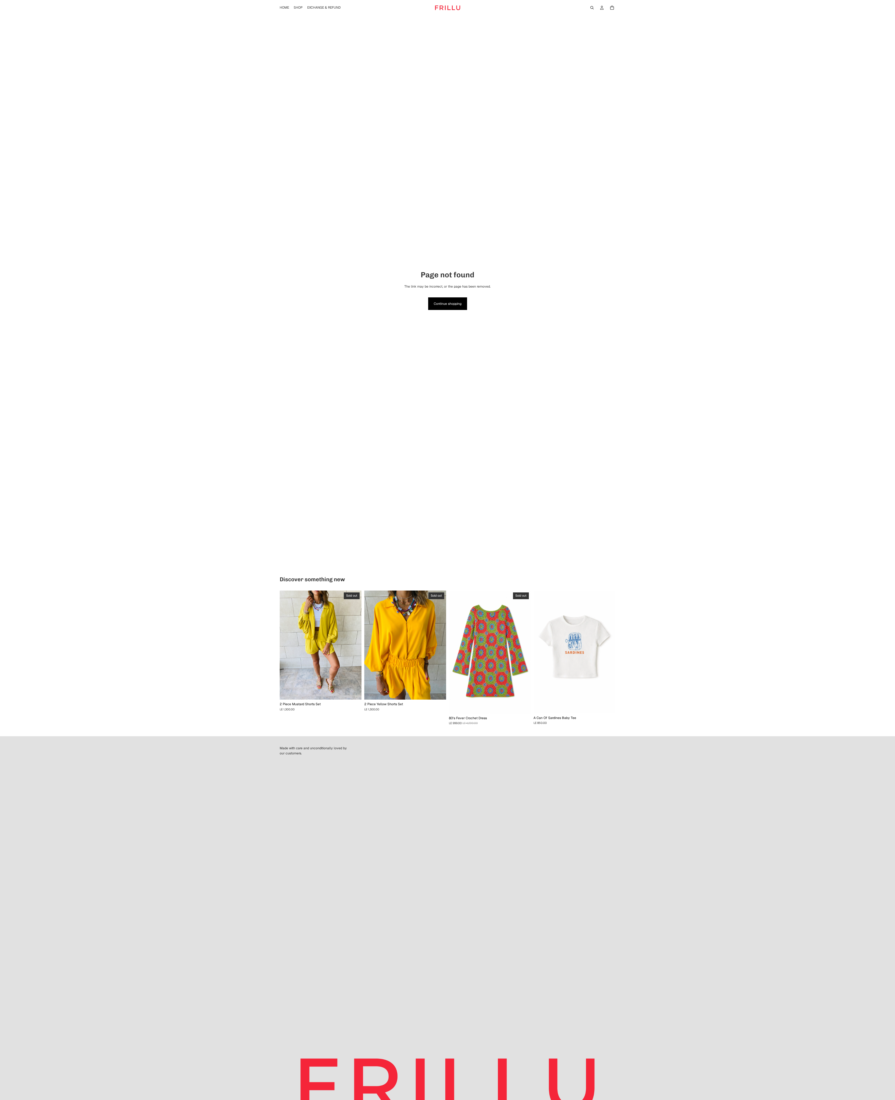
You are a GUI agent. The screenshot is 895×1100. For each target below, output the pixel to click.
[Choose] (608, 706)
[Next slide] (354, 645)
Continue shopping (447, 304)
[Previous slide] (287, 645)
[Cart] (612, 8)
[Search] (592, 8)
